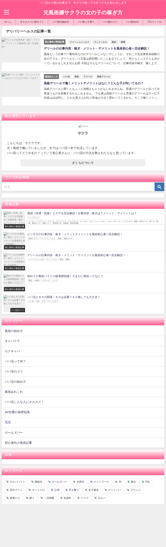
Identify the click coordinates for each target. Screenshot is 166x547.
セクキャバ (12, 351)
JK (119, 481)
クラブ (84, 498)
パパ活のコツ (110, 22)
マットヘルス (100, 42)
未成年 (67, 498)
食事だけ (15, 498)
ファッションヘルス (79, 42)
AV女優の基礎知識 (17, 412)
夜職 (123, 42)
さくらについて (83, 162)
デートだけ (38, 490)
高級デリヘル (103, 76)
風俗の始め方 (14, 330)
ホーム (7, 22)
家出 (133, 481)
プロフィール (154, 22)
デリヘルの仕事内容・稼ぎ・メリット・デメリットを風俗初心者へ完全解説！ (97, 48)
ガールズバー (14, 432)
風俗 (114, 42)
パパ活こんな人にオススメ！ (24, 401)
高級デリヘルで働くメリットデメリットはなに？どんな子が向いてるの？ (94, 83)
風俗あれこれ (14, 391)
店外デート (16, 490)
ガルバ (101, 498)
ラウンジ (135, 490)
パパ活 (66, 76)
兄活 (8, 422)
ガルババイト (17, 481)
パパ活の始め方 (61, 22)
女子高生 (93, 490)
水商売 (80, 481)
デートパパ (114, 490)
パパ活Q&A (132, 22)
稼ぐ (32, 498)
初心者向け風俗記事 (18, 442)
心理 (56, 490)
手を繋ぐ (74, 490)
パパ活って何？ (86, 22)
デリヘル (88, 76)
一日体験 (49, 498)
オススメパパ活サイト (32, 22)
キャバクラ (12, 340)
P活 (147, 481)
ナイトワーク (101, 481)
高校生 (38, 481)
